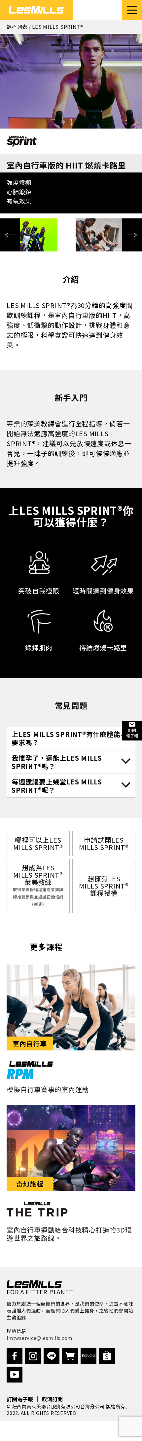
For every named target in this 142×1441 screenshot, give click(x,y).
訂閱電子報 (20, 1399)
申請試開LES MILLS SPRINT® (104, 843)
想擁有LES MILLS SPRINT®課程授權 (104, 886)
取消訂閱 (52, 1399)
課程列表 (17, 26)
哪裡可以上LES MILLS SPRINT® (38, 843)
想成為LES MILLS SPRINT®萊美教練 (38, 885)
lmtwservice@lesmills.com (39, 1338)
